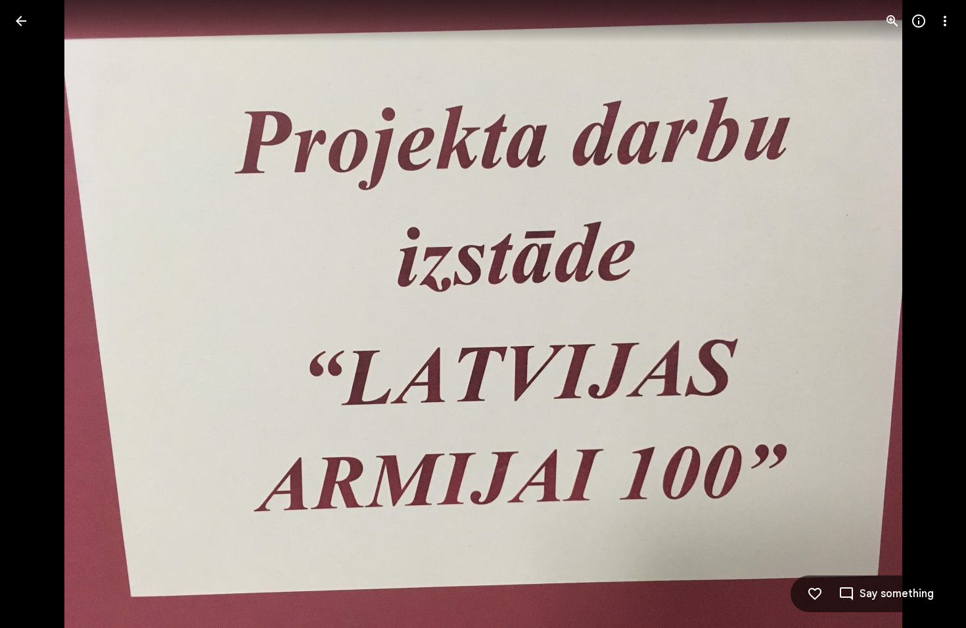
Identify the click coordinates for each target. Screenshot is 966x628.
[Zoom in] (892, 21)
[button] (929, 314)
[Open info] (919, 21)
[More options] (945, 21)
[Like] (815, 594)
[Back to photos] (21, 21)
